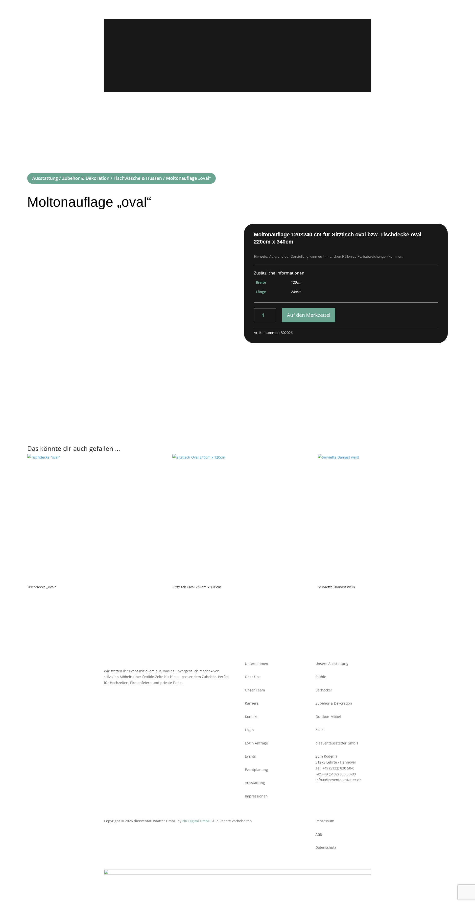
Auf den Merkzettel (308, 315)
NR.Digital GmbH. (197, 821)
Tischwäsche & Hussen (138, 178)
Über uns (252, 32)
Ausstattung (229, 32)
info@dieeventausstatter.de (338, 779)
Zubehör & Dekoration (85, 178)
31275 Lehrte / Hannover (335, 762)
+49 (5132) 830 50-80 (339, 774)
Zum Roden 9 (326, 756)
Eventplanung (202, 32)
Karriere (277, 32)
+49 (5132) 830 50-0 (338, 768)
